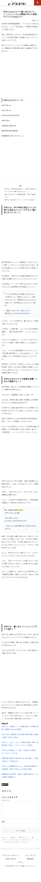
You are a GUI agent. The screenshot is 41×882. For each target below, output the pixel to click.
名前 (3, 821)
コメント (6, 800)
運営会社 (30, 859)
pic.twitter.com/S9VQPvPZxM (15, 521)
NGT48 (6, 784)
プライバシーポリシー (10, 855)
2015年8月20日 (23, 313)
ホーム (20, 862)
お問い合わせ (11, 859)
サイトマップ (30, 855)
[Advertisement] (20, 75)
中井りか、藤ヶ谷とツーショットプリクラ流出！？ (20, 200)
